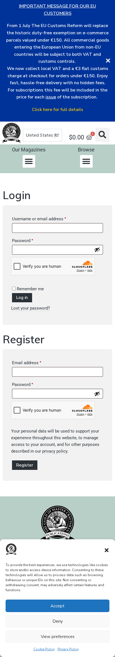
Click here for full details (57, 110)
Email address (35, 362)
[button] (106, 550)
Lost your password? (30, 308)
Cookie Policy (44, 649)
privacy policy (54, 451)
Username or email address (47, 218)
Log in (22, 297)
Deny (57, 621)
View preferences (58, 636)
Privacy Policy (68, 649)
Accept (57, 606)
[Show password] (97, 250)
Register (24, 465)
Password (30, 239)
